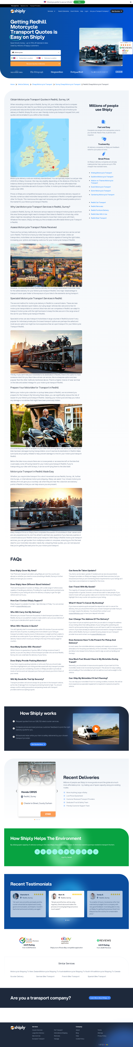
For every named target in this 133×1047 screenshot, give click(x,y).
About (78, 1030)
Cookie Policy (80, 1039)
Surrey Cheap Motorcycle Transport (68, 84)
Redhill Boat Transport (99, 218)
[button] (57, 791)
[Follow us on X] (99, 1044)
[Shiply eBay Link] (106, 1044)
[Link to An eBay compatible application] (66, 940)
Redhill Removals (97, 206)
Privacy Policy (102, 1036)
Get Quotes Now (37, 744)
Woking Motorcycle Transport (101, 173)
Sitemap (100, 1033)
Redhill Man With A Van (99, 214)
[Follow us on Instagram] (102, 1044)
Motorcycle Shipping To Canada (107, 971)
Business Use (24, 6)
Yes (79, 2)
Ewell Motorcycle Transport (101, 187)
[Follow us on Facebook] (100, 1044)
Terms (100, 1030)
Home (12, 84)
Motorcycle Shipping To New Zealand (25, 971)
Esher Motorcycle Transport (101, 191)
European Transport (38, 1039)
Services (50, 11)
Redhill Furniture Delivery (100, 210)
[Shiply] (18, 11)
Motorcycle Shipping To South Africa (80, 971)
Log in (86, 11)
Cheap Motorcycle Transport (42, 84)
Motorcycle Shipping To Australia (53, 971)
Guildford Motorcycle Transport (102, 177)
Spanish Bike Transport (97, 976)
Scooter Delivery (16, 976)
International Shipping (60, 1033)
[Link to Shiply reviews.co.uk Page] (104, 940)
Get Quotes (116, 11)
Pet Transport (58, 1030)
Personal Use (15, 6)
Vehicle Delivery (23, 84)
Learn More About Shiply (98, 998)
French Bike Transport (70, 976)
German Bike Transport (45, 976)
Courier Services (37, 1030)
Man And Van (36, 1036)
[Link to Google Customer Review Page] (29, 940)
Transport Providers (35, 6)
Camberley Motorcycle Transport (102, 194)
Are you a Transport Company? (99, 11)
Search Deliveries (63, 11)
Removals (57, 1036)
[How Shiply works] (96, 729)
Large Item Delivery (38, 1033)
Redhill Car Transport (98, 202)
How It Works (74, 11)
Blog (77, 1033)
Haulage (56, 1039)
